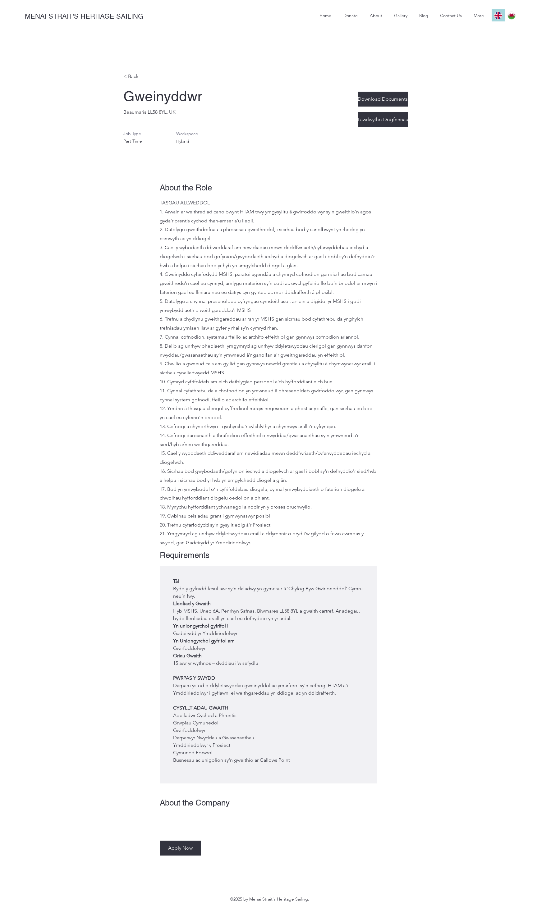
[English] (498, 15)
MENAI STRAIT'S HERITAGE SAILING (84, 16)
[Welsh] (511, 15)
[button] (180, 848)
